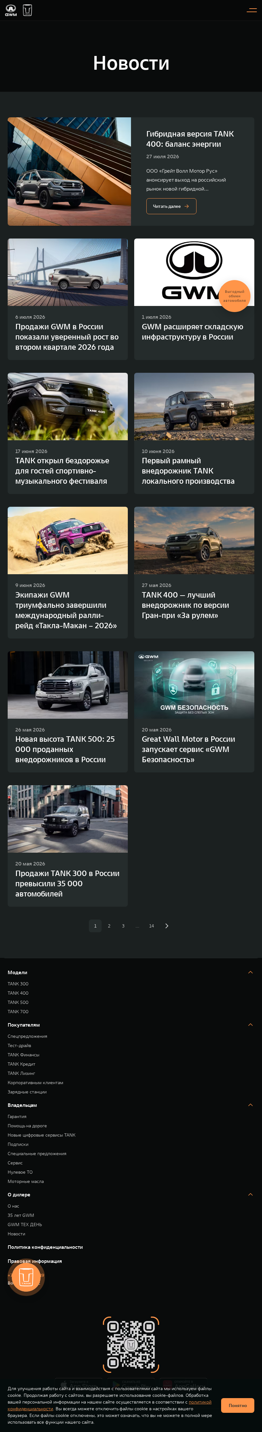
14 (151, 926)
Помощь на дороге (27, 1126)
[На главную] (11, 10)
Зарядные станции (27, 1092)
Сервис (15, 1163)
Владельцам (22, 1105)
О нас (13, 1206)
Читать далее (167, 206)
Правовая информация (35, 1261)
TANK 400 (18, 993)
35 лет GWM (21, 1215)
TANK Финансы (23, 1055)
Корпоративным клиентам (35, 1082)
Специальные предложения (37, 1153)
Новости (16, 1234)
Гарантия (17, 1116)
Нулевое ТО (20, 1172)
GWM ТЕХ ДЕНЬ (25, 1224)
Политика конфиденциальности (45, 1247)
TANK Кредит (21, 1064)
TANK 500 (18, 1002)
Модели (17, 972)
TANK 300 (18, 984)
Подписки (18, 1144)
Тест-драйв (19, 1045)
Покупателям (24, 1024)
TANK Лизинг (21, 1073)
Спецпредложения (27, 1036)
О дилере (19, 1194)
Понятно (238, 1405)
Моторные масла (26, 1181)
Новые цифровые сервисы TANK (41, 1135)
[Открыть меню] (252, 10)
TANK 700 (18, 1011)
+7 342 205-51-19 (26, 1275)
